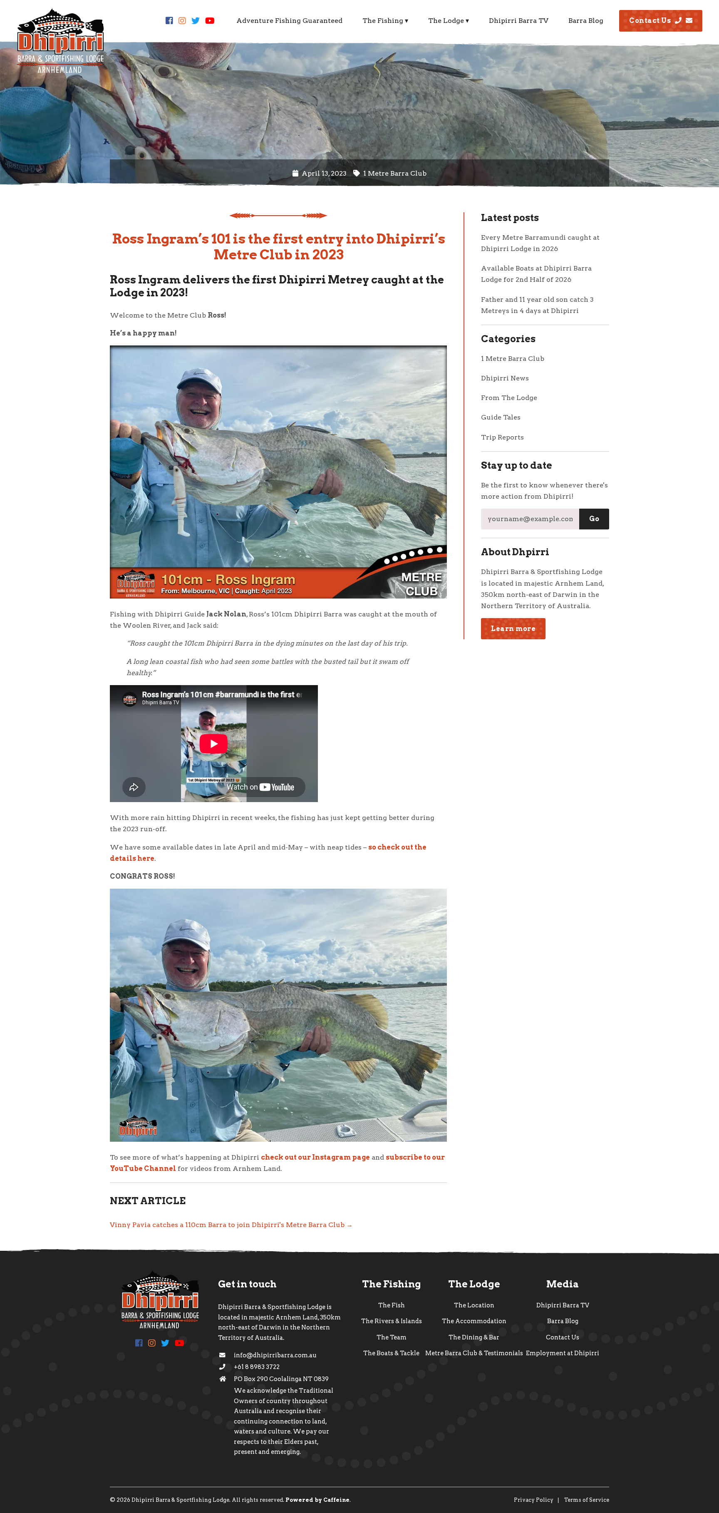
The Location (474, 1305)
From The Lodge (509, 398)
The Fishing (382, 21)
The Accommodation (474, 1321)
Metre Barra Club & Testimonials (474, 1353)
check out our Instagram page (315, 1157)
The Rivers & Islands (391, 1321)
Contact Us (650, 21)
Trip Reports (502, 437)
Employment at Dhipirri (562, 1353)
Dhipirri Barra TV (518, 21)
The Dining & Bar (474, 1337)
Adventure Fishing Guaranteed (289, 21)
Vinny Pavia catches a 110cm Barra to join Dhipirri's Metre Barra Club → (231, 1225)
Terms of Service (586, 1500)
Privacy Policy (533, 1500)
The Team (392, 1337)
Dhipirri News (505, 378)
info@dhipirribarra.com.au (275, 1355)
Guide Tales (501, 417)
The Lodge (446, 21)
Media (562, 1284)
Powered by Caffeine (317, 1500)
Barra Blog (585, 21)
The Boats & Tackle (391, 1353)
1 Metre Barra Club (512, 359)
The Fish (391, 1305)
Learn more (513, 629)
